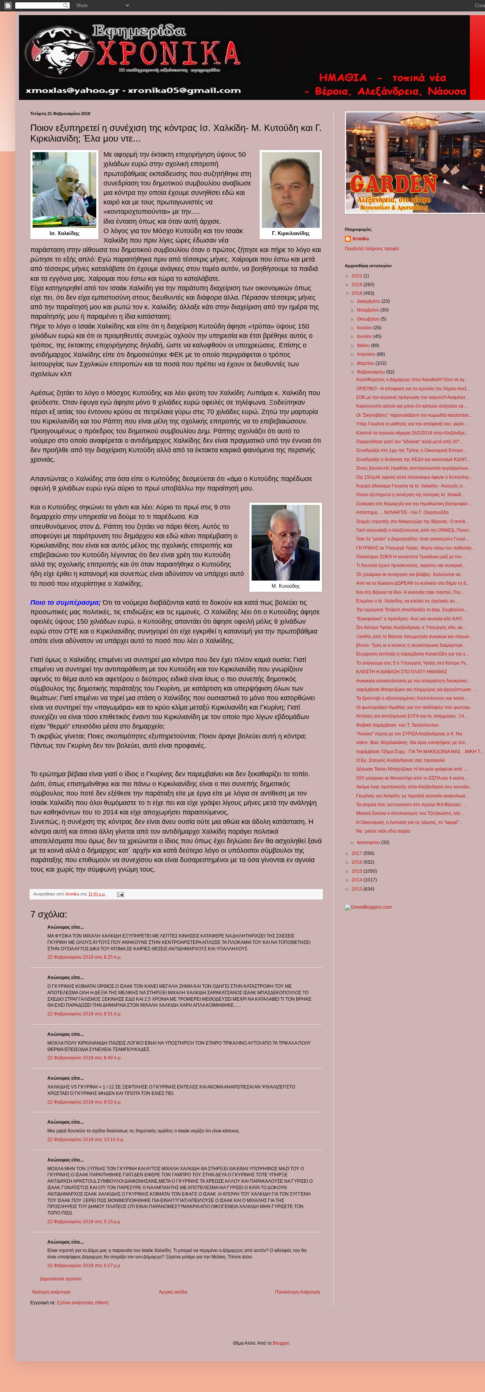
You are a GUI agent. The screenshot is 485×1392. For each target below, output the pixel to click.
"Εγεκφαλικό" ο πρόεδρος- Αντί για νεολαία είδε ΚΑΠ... (410, 618)
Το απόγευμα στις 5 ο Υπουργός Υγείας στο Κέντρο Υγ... (412, 663)
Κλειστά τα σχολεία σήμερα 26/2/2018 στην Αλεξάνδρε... (412, 433)
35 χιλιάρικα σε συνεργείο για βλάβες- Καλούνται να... (410, 574)
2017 (357, 853)
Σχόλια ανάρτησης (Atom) (83, 1302)
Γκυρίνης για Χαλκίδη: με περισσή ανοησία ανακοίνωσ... (412, 796)
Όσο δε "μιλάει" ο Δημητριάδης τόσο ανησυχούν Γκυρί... (412, 539)
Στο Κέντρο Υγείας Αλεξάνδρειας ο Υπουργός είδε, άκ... (411, 627)
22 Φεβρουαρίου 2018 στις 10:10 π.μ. (85, 1139)
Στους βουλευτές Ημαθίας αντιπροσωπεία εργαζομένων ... (414, 468)
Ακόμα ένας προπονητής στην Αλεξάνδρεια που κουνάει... (414, 786)
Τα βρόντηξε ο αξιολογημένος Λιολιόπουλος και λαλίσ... (412, 698)
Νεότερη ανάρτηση (51, 1292)
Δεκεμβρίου (369, 301)
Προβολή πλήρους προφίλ (372, 248)
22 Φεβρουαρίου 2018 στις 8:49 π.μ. (84, 1057)
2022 (357, 276)
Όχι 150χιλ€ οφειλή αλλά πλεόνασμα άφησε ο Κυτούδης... (414, 477)
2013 (357, 889)
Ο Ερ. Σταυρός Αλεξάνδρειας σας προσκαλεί (400, 760)
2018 (357, 293)
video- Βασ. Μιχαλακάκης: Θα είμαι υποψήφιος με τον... (412, 742)
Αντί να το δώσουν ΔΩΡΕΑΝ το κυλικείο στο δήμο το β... (412, 583)
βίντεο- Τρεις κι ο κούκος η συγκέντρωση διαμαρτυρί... (411, 645)
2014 (357, 880)
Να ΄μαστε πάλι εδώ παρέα (383, 831)
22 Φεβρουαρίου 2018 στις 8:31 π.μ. (84, 1014)
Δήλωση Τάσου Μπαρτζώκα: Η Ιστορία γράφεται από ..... (412, 769)
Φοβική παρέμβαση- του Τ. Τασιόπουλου (397, 725)
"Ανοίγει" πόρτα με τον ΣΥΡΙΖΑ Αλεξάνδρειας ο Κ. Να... (410, 733)
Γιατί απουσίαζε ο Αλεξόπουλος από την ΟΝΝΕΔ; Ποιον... (414, 530)
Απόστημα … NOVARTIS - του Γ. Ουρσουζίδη (402, 512)
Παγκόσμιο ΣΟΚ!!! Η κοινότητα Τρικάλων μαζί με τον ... (411, 556)
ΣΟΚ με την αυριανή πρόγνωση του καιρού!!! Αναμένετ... (412, 397)
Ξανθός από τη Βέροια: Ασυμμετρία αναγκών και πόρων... (414, 636)
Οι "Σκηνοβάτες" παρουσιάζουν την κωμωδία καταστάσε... (414, 415)
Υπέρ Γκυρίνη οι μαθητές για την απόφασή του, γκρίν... (411, 424)
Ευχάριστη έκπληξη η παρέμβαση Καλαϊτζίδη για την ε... (412, 654)
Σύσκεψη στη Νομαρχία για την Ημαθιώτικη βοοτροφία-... (414, 503)
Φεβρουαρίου (371, 372)
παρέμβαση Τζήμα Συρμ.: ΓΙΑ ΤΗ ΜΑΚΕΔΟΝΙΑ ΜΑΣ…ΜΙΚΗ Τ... (419, 751)
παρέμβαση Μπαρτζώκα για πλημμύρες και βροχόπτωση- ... (416, 689)
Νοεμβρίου (368, 310)
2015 (357, 871)
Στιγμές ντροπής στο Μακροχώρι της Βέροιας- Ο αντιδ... (412, 521)
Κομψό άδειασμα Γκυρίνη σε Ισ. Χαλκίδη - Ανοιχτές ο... (411, 486)
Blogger (281, 1343)
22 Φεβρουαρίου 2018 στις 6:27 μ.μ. (84, 1265)
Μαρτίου (366, 363)
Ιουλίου (365, 327)
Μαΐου (364, 345)
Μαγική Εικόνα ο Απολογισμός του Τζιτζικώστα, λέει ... (410, 813)
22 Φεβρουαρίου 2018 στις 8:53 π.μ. (84, 1102)
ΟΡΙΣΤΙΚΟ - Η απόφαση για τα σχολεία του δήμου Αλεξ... (413, 388)
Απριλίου (367, 354)
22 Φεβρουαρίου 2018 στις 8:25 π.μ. (84, 957)
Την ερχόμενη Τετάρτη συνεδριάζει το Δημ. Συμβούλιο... (412, 609)
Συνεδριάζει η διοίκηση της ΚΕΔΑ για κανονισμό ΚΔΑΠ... (413, 459)
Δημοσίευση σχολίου (61, 1278)
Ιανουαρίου (369, 842)
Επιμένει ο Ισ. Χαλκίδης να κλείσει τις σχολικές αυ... (407, 601)
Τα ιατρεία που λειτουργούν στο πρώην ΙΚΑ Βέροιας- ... (411, 804)
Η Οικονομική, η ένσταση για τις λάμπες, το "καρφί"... (409, 822)
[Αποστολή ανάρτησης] (120, 894)
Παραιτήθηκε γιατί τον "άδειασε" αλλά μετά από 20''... (409, 441)
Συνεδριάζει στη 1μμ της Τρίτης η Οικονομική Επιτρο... (411, 450)
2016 (357, 862)
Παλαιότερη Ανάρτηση (297, 1292)
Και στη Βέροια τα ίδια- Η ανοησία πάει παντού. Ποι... (410, 592)
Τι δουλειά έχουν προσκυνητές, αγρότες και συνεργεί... (411, 565)
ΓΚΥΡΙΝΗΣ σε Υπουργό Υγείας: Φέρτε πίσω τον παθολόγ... (415, 548)
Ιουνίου (365, 336)
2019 (357, 284)
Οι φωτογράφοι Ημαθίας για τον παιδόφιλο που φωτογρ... (414, 707)
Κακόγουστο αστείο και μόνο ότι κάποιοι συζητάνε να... (411, 406)
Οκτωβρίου (369, 319)
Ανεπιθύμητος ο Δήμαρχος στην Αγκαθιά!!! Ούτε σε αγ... (412, 379)
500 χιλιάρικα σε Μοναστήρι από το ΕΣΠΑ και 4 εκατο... (412, 778)
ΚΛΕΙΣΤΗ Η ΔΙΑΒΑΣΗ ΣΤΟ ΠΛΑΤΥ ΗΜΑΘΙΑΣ (401, 671)
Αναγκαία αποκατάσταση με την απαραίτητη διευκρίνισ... (413, 681)
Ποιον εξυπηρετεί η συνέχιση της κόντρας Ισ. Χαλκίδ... (410, 494)
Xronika (360, 238)
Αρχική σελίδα (173, 1292)
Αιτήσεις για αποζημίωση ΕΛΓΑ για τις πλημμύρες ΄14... (412, 716)
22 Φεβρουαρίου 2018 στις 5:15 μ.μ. (84, 1221)
